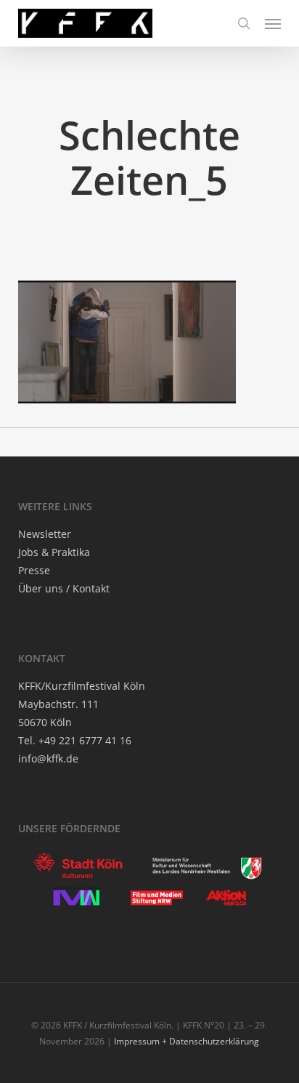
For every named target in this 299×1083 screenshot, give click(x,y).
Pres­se (34, 570)
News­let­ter (44, 534)
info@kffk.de (48, 758)
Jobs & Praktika (54, 552)
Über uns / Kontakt (64, 588)
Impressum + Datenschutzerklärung (186, 1041)
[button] (273, 23)
